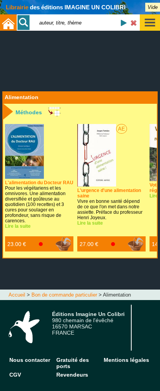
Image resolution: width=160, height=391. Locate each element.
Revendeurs (72, 375)
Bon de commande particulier (64, 295)
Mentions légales (126, 360)
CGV (15, 375)
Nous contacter (29, 360)
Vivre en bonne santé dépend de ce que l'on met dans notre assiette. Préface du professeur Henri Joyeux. (110, 204)
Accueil (17, 295)
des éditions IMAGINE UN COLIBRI (65, 7)
